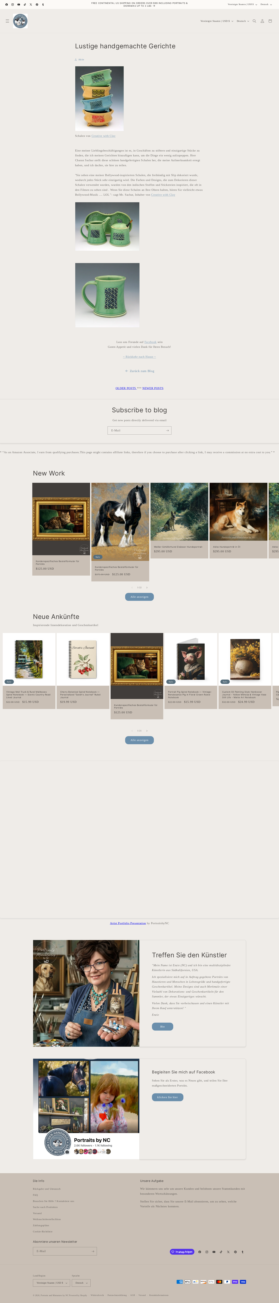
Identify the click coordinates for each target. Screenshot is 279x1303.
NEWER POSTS (152, 388)
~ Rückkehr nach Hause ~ (139, 356)
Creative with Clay (104, 135)
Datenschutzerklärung (117, 1295)
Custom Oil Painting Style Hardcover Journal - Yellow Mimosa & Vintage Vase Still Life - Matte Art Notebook (244, 695)
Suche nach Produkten (45, 1207)
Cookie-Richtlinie (42, 1231)
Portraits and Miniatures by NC (54, 1295)
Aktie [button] (81, 59)
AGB (132, 1295)
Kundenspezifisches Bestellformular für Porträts (57, 562)
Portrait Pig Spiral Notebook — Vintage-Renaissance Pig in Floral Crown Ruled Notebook (190, 695)
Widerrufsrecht (97, 1295)
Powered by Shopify (78, 1295)
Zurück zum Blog (142, 371)
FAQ (35, 1195)
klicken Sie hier (167, 1097)
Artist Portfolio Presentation (128, 923)
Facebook (151, 342)
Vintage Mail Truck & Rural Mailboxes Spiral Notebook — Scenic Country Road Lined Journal (28, 695)
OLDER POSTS (126, 388)
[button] (7, 21)
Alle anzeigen (139, 596)
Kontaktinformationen (159, 1295)
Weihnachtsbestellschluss (47, 1219)
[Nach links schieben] (132, 587)
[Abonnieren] (167, 430)
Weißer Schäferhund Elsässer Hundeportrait (178, 546)
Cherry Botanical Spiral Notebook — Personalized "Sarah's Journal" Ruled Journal (80, 695)
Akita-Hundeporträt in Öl (226, 546)
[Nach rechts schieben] (146, 587)
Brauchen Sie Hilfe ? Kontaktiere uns (53, 1201)
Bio (162, 1026)
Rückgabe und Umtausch (47, 1188)
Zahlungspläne (41, 1225)
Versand (37, 1213)
